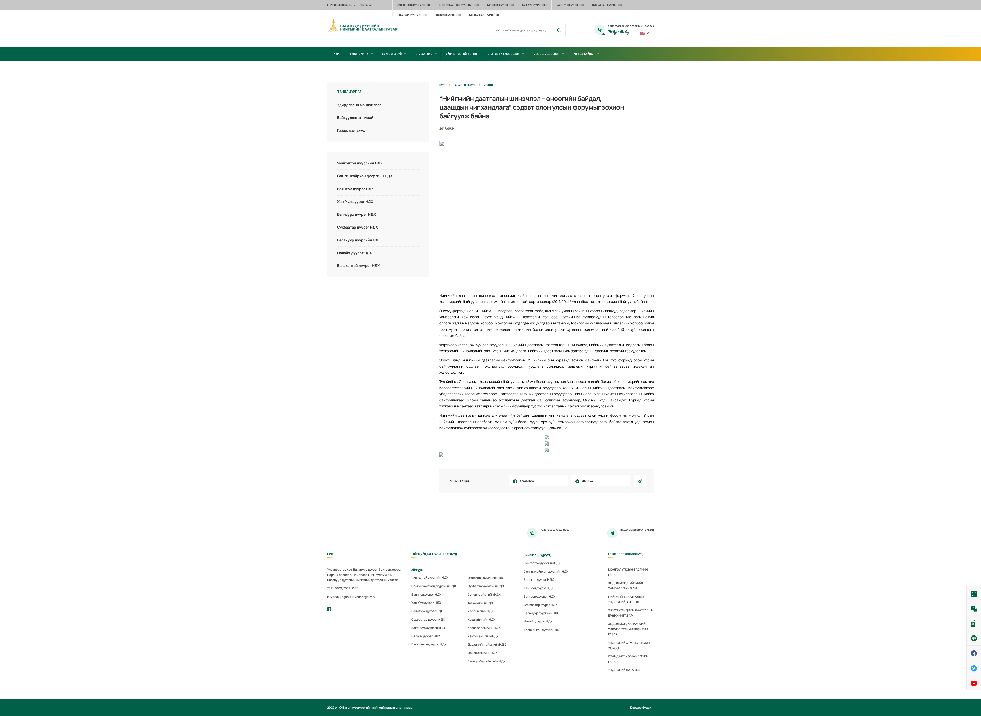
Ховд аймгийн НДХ (481, 619)
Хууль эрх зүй (392, 54)
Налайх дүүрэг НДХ (448, 15)
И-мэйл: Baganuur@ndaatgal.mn (351, 597)
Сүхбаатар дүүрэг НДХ (607, 5)
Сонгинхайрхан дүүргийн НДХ (459, 5)
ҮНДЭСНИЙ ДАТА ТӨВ (624, 670)
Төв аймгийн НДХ (480, 603)
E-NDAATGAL (423, 54)
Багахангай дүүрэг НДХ (484, 15)
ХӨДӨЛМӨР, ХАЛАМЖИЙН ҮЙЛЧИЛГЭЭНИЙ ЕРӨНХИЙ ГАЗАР (628, 629)
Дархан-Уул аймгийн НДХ (487, 644)
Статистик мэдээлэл (503, 54)
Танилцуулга (358, 54)
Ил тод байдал (583, 54)
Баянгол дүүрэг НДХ (500, 5)
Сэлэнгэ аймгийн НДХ (484, 594)
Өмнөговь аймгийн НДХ (485, 578)
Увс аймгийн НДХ (481, 611)
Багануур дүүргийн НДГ (412, 15)
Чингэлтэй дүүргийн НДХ (413, 5)
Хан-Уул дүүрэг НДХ (534, 5)
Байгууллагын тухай (355, 117)
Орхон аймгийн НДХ (482, 653)
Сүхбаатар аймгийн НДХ (486, 586)
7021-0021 (618, 31)
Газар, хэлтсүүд (351, 130)
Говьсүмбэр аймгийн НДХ (487, 661)
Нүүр (335, 54)
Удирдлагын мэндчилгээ (359, 104)
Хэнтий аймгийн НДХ (483, 636)
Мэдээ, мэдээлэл (546, 54)
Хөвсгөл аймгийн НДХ (484, 628)
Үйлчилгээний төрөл (461, 54)
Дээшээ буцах (640, 707)
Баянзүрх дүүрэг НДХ (570, 5)
